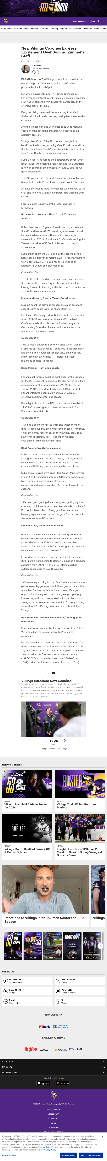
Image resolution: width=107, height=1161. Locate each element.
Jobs (53, 1123)
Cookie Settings (9, 1155)
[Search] (98, 21)
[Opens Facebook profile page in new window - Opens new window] (34, 72)
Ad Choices (53, 1128)
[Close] (102, 1137)
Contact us (53, 1118)
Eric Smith (36, 66)
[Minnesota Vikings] (53, 1096)
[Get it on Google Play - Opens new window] (63, 1084)
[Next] (64, 740)
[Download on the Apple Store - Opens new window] (43, 1083)
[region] (53, 1146)
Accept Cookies (68, 1155)
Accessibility (53, 1114)
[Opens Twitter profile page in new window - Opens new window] (38, 72)
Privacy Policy (53, 1109)
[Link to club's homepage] (5, 20)
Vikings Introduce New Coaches (46, 681)
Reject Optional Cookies (91, 1155)
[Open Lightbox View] (53, 727)
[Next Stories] (100, 946)
